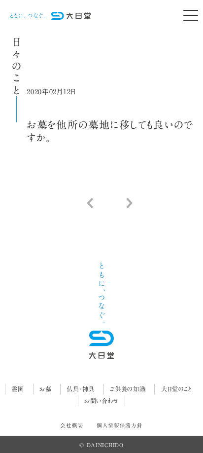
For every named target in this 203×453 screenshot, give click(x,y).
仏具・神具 (81, 389)
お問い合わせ (101, 401)
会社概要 (71, 425)
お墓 (45, 389)
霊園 (17, 389)
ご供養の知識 (127, 389)
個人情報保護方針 (120, 425)
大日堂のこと (176, 389)
